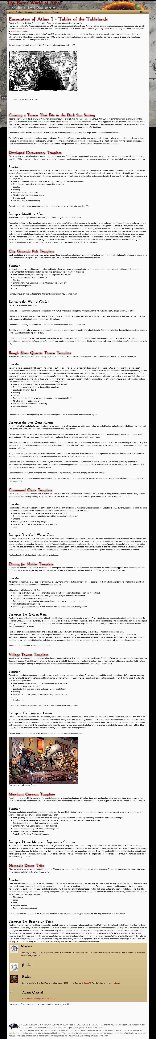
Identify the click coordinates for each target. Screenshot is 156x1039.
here (48, 645)
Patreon (116, 983)
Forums (55, 12)
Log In (144, 12)
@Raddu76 (86, 983)
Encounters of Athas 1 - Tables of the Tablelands (58, 19)
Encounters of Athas (19, 31)
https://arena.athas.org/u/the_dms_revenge (39, 998)
